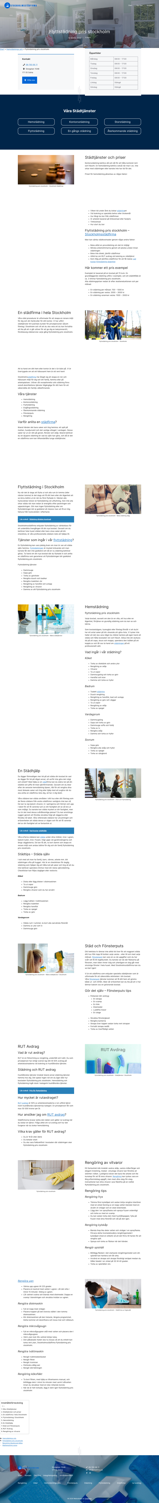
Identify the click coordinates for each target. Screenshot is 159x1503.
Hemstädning (8, 1420)
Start (130, 5)
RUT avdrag (23, 1103)
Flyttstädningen (36, 548)
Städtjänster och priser (12, 1412)
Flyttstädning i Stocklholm (13, 1417)
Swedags (88, 1498)
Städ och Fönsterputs (11, 1426)
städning (121, 211)
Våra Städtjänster (10, 1409)
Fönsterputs (97, 957)
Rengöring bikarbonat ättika (12, 1443)
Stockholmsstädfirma (100, 234)
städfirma (32, 377)
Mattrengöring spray (9, 1445)
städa (42, 837)
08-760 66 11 (32, 65)
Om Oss (139, 5)
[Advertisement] (113, 193)
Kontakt (150, 5)
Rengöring (117, 1176)
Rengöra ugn (26, 1280)
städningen (119, 643)
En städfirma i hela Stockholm (15, 1415)
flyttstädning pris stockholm (12, 1441)
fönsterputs (94, 979)
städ (45, 782)
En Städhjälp (8, 1423)
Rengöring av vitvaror (11, 1431)
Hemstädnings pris (9, 1438)
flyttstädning (62, 540)
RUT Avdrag (8, 1429)
